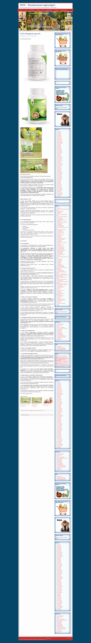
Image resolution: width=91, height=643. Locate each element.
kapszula (34, 410)
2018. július (59, 180)
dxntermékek (60, 357)
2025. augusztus (59, 143)
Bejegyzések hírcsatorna (61, 347)
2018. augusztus (59, 430)
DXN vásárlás (56, 10)
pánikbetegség (57, 364)
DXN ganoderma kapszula (61, 238)
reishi (60, 364)
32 (47, 362)
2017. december (59, 187)
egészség (65, 357)
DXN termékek (31, 10)
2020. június (59, 166)
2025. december (59, 390)
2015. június (59, 196)
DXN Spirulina (59, 264)
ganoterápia (57, 359)
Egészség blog (59, 330)
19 (40, 310)
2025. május (59, 146)
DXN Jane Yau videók (60, 244)
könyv (68, 361)
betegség (57, 355)
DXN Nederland (59, 253)
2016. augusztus (59, 189)
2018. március (59, 184)
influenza (67, 360)
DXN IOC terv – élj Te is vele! (61, 242)
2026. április (59, 134)
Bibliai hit (58, 213)
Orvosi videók (59, 296)
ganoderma (59, 358)
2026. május (59, 133)
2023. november (59, 158)
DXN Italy (58, 243)
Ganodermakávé (49, 10)
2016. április (59, 442)
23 (25, 328)
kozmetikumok (64, 361)
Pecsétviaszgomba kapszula (47, 403)
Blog (43, 10)
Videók (26, 10)
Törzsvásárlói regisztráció (61, 303)
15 (21, 294)
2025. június (59, 145)
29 (48, 350)
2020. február (59, 170)
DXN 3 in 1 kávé (59, 217)
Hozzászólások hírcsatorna (61, 348)
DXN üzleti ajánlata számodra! (62, 279)
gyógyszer (66, 359)
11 (38, 274)
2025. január (59, 149)
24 (43, 335)
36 (26, 388)
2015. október (59, 443)
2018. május (59, 182)
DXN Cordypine (59, 230)
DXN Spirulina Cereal (60, 265)
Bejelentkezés (59, 346)
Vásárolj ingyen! (59, 339)
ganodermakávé (65, 358)
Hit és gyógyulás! (60, 333)
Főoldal (21, 10)
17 (49, 305)
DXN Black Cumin (60, 223)
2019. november (59, 173)
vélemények (59, 366)
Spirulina (58, 302)
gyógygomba (62, 359)
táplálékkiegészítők (63, 365)
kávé (66, 361)
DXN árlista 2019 (60, 218)
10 (33, 271)
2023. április (59, 162)
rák (61, 364)
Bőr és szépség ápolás (60, 327)
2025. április (59, 147)
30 (49, 350)
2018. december (59, 428)
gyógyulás (58, 360)
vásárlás (57, 366)
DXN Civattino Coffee (60, 226)
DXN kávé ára (59, 245)
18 (39, 310)
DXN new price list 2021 (61, 254)
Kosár (58, 289)
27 (50, 337)
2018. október (59, 429)
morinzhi (41, 410)
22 (29, 322)
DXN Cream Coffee (60, 231)
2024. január (59, 156)
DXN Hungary (59, 241)
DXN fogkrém (59, 236)
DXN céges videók (60, 225)
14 (36, 287)
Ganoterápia (59, 331)
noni (43, 410)
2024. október (59, 404)
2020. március (59, 169)
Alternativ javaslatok (60, 453)
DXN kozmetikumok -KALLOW (62, 328)
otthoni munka (59, 363)
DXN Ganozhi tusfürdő (60, 239)
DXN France (59, 237)
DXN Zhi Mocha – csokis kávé (62, 284)
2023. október (59, 159)
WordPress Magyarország (61, 349)
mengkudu (37, 410)
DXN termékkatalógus (60, 270)
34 (21, 367)
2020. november (59, 416)
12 (31, 279)
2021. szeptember (60, 415)
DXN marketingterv (60, 251)
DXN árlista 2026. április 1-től (61, 219)
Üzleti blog (58, 338)
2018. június (59, 181)
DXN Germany (59, 240)
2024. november (59, 403)
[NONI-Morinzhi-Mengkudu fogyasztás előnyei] (37, 400)
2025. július (59, 144)
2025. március (59, 148)
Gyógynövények (59, 332)
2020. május (59, 167)
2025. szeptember (60, 142)
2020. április (59, 168)
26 (48, 337)
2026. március (59, 135)
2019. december (59, 172)
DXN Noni (58, 255)
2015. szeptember (60, 193)
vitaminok (68, 365)
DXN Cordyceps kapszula (61, 229)
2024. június (59, 154)
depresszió (66, 355)
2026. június (59, 132)
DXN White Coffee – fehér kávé (62, 283)
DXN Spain (59, 263)
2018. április (59, 183)
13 (21, 284)
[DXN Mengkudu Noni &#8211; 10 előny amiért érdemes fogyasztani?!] (25, 400)
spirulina (64, 364)
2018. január (59, 186)
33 (41, 364)
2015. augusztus (59, 194)
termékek (67, 364)
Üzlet (58, 304)
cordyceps (60, 355)
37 (39, 391)
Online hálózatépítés (60, 295)
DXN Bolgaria (59, 224)
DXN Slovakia (59, 262)
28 (26, 340)
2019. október (59, 174)
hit (61, 360)
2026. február (59, 136)
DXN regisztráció (60, 258)
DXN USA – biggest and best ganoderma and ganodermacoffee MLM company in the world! (62, 275)
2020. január (59, 171)
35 (30, 380)
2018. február (59, 185)
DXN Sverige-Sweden (60, 266)
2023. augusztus (59, 160)
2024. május (59, 155)
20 (42, 310)
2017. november (59, 188)
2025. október (59, 141)
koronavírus (60, 361)
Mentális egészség (60, 334)
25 (46, 337)
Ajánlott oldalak (59, 212)
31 (43, 358)
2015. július (59, 195)
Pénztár (58, 297)
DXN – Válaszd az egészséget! (62, 216)
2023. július (59, 161)
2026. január (59, 389)
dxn (57, 357)
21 (28, 322)
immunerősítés (64, 360)
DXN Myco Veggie (60, 252)
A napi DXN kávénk (60, 211)
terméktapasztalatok (58, 365)
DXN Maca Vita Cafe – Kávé (61, 250)
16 (36, 302)
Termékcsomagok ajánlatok (61, 465)
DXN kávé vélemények (60, 249)
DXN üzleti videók (60, 280)
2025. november (59, 140)
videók (66, 365)
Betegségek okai (64, 10)
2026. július (59, 131)
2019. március (59, 175)
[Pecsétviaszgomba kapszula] (48, 400)
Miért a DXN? (59, 291)
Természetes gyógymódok (61, 466)
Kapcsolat (38, 10)
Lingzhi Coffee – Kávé (60, 290)
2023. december (59, 157)
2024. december (59, 402)
